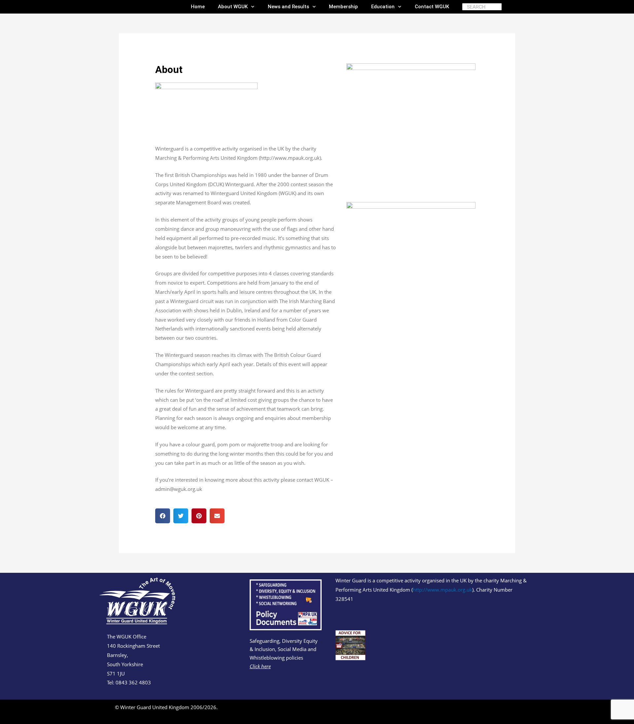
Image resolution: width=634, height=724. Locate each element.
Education (383, 7)
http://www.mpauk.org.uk (442, 589)
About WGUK (233, 7)
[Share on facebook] (162, 515)
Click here (260, 666)
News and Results (288, 7)
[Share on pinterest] (199, 515)
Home (198, 7)
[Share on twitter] (180, 515)
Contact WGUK (432, 7)
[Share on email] (217, 515)
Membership (343, 7)
